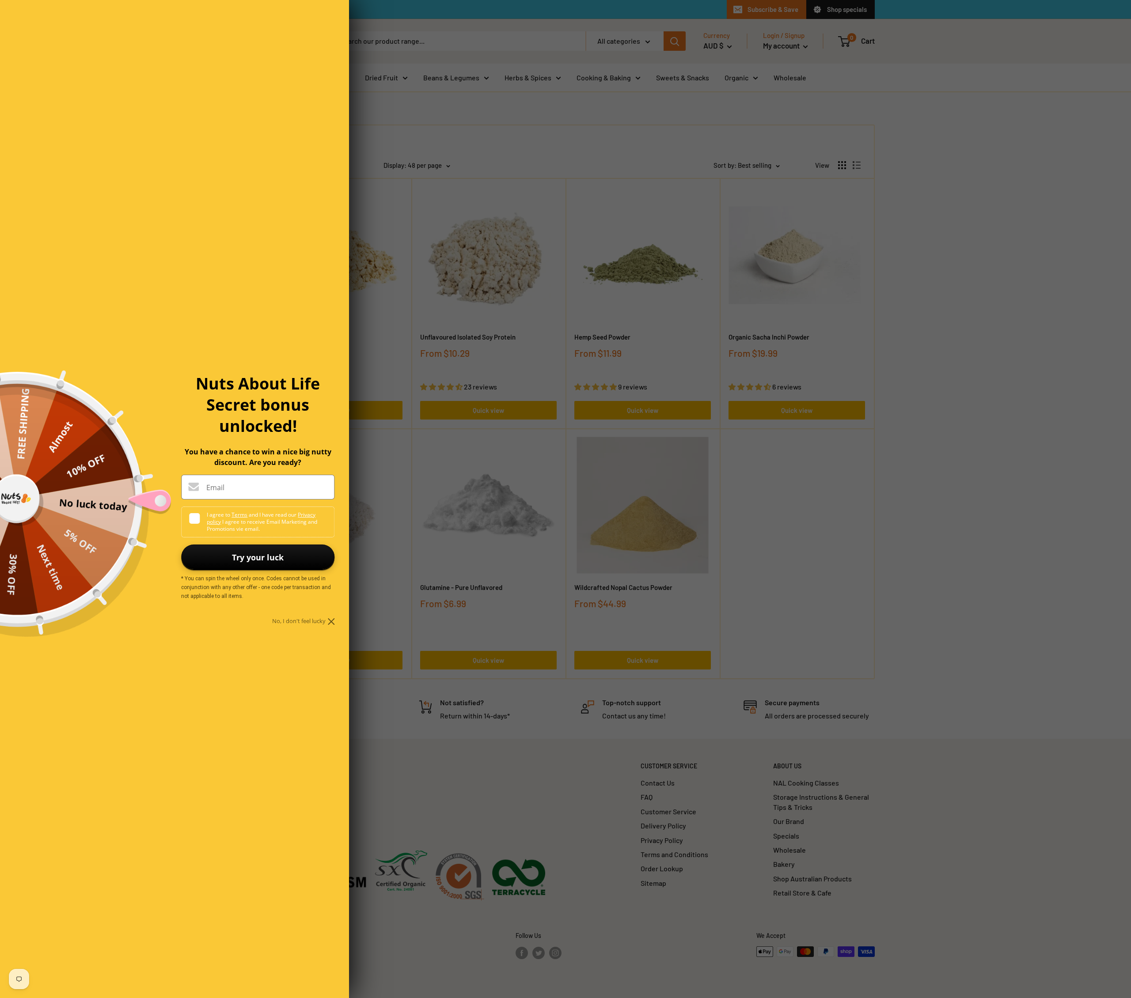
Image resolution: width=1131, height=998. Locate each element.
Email (215, 487)
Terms (239, 514)
